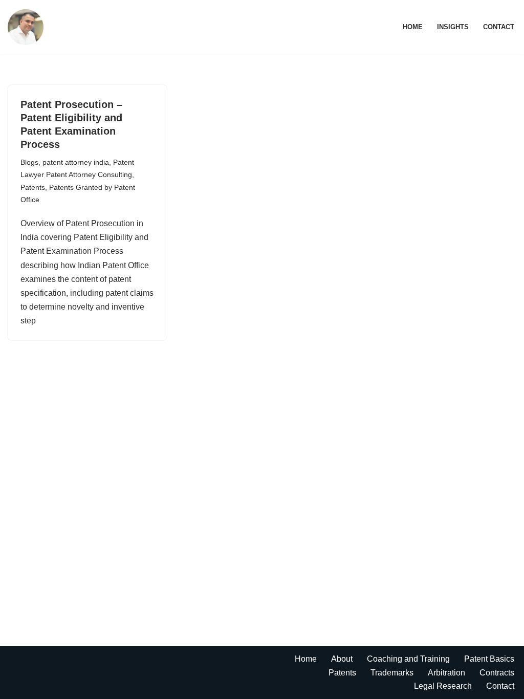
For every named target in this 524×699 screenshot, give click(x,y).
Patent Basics (489, 658)
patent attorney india (75, 162)
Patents (32, 187)
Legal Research (443, 686)
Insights (453, 27)
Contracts (496, 672)
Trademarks (391, 672)
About (342, 658)
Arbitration (446, 672)
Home (413, 27)
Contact (498, 27)
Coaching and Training (408, 658)
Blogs (29, 162)
